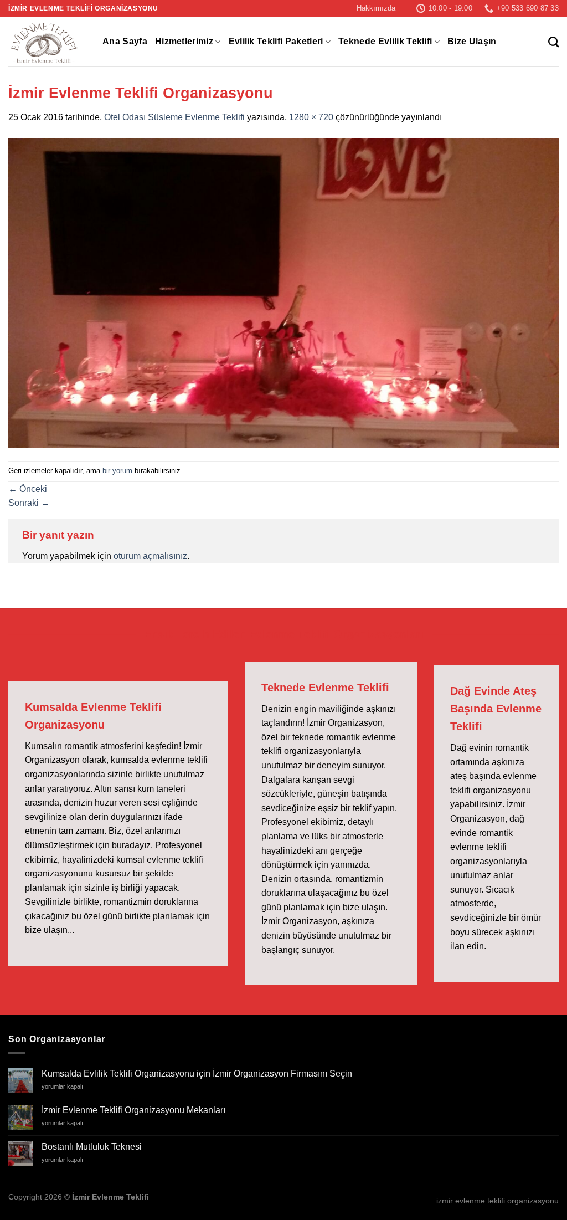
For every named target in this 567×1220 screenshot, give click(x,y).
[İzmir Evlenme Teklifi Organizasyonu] (283, 292)
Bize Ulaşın (472, 41)
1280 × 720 (311, 117)
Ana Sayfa (124, 41)
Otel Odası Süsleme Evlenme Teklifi (174, 117)
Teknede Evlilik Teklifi (385, 41)
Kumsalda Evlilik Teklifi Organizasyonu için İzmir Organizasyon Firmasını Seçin (197, 1073)
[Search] (553, 42)
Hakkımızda (376, 8)
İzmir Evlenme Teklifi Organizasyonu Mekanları (133, 1110)
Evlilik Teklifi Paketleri (276, 41)
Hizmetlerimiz (184, 41)
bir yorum (117, 471)
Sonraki (29, 503)
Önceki (27, 489)
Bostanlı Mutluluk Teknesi (92, 1146)
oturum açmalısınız (150, 556)
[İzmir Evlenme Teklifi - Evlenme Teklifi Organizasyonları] (47, 41)
